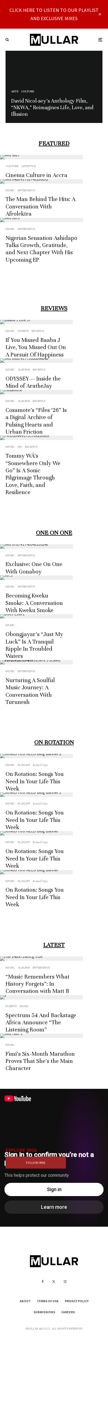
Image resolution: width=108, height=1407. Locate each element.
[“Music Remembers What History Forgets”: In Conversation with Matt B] (41, 958)
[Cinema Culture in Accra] (41, 157)
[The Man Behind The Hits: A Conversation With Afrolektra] (41, 181)
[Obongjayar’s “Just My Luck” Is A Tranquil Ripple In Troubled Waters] (36, 616)
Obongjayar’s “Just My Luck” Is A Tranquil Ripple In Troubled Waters (34, 645)
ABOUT (25, 1301)
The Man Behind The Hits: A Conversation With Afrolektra (40, 206)
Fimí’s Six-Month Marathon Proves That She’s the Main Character (40, 1061)
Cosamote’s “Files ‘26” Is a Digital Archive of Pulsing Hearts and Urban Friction (36, 421)
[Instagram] (65, 1281)
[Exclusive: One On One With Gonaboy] (36, 546)
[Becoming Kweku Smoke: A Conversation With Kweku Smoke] (36, 577)
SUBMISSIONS (44, 1312)
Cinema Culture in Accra (36, 175)
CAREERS (68, 1312)
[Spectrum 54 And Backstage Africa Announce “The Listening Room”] (41, 997)
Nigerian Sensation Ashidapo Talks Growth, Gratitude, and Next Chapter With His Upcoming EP (41, 249)
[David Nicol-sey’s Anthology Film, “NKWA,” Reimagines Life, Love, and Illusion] (54, 87)
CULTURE (12, 166)
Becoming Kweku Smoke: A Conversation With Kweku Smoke (34, 603)
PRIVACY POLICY (77, 1301)
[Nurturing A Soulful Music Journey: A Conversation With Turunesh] (36, 662)
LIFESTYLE (28, 166)
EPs (20, 447)
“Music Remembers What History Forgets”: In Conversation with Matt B (38, 984)
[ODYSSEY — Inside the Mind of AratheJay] (36, 360)
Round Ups (40, 765)
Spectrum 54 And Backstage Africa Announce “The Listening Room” (41, 1022)
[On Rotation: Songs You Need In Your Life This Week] (36, 756)
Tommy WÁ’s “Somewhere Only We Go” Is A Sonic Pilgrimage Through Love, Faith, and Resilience (33, 474)
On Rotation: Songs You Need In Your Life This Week (35, 781)
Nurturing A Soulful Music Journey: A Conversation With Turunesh (30, 691)
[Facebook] (43, 1281)
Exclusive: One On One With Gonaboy (34, 568)
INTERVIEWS (26, 190)
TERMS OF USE (48, 1301)
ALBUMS (24, 369)
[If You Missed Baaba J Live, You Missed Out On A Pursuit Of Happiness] (36, 322)
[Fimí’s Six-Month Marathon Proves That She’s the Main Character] (41, 1036)
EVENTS (23, 331)
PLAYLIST (24, 765)
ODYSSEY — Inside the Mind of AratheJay (33, 382)
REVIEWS (38, 331)
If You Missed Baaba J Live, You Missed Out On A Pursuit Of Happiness (36, 347)
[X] (54, 1281)
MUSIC (10, 190)
